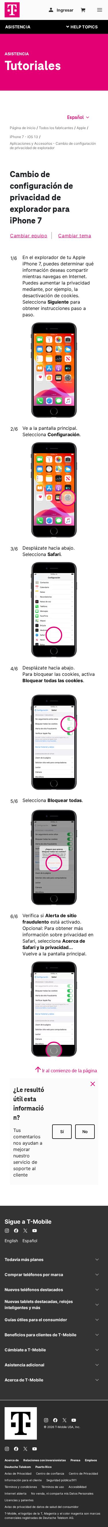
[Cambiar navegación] (86, 26)
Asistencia (17, 54)
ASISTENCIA (17, 26)
